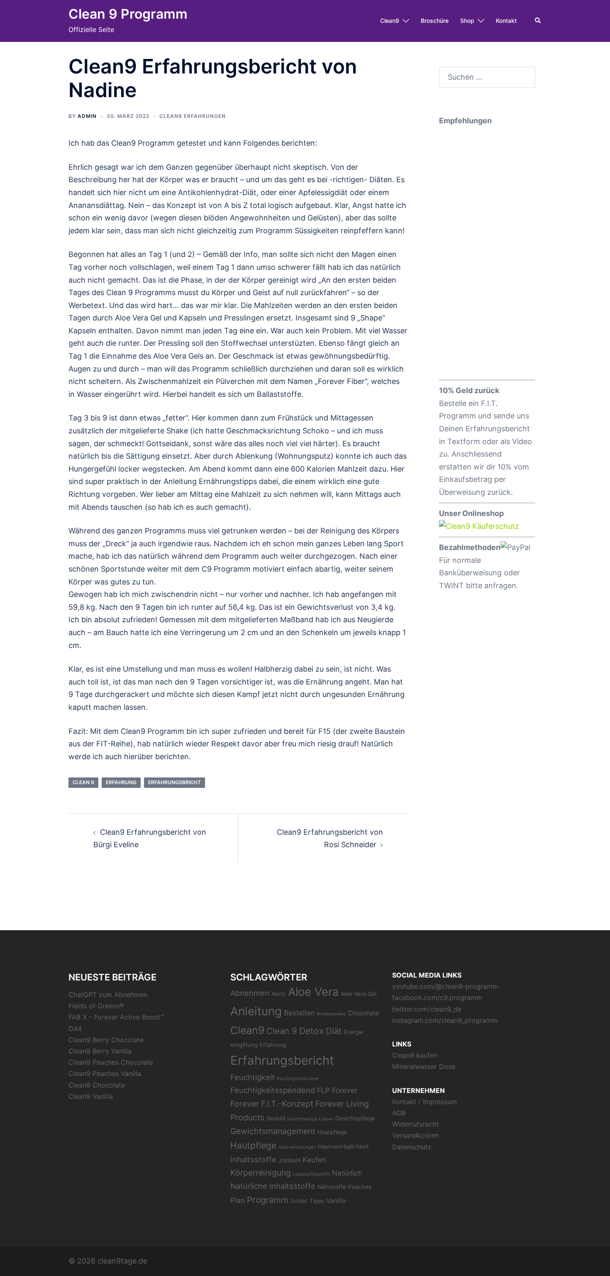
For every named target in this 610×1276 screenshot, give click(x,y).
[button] (538, 20)
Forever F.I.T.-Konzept (271, 1104)
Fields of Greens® (96, 1006)
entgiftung (244, 1044)
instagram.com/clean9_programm (445, 1020)
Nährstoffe (331, 1186)
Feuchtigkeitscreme (297, 1078)
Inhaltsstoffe (253, 1159)
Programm (267, 1200)
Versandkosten (415, 1135)
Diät (334, 1031)
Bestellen (299, 1012)
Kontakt (506, 20)
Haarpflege (332, 1132)
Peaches (359, 1186)
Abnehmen (249, 992)
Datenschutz (412, 1147)
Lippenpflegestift (311, 1174)
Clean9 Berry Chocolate (106, 1040)
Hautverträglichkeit (343, 1146)
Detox (311, 1031)
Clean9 (389, 20)
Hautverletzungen (297, 1147)
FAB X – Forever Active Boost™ (116, 1017)
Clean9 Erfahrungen (192, 116)
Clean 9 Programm (128, 14)
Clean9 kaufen (414, 1055)
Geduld (275, 1118)
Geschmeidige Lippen (310, 1119)
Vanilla (336, 1201)
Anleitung (256, 1011)
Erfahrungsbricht (174, 782)
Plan (237, 1200)
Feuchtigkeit (252, 1077)
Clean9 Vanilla (90, 1096)
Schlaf (298, 1201)
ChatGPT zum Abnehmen (107, 994)
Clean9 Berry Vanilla (100, 1051)
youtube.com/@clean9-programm (445, 986)
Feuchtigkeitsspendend (272, 1090)
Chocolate (363, 1013)
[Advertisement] (487, 251)
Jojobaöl (289, 1160)
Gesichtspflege (355, 1118)
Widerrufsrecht (415, 1124)
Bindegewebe (331, 1014)
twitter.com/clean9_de (426, 1009)
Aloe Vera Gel (358, 993)
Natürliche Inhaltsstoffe (272, 1185)
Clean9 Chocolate (96, 1085)
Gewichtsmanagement (272, 1131)
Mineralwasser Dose (423, 1066)
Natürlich (347, 1172)
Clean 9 (83, 782)
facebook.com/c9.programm (437, 997)
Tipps (317, 1201)
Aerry (278, 993)
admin (87, 116)
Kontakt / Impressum (424, 1102)
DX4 (75, 1028)
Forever (344, 1090)
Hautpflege (253, 1145)
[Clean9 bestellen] (479, 525)
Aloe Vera (313, 992)
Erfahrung (121, 782)
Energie (354, 1032)
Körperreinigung (260, 1173)
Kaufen (314, 1159)
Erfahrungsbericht (282, 1060)
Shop (467, 20)
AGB (398, 1113)
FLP (323, 1090)
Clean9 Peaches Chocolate (110, 1062)
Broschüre (435, 20)
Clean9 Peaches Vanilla (104, 1073)
